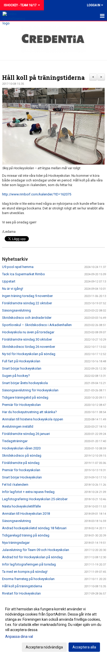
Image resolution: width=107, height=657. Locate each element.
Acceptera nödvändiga (44, 647)
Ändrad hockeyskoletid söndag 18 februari (34, 528)
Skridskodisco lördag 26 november (28, 347)
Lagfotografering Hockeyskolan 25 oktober (35, 499)
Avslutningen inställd (17, 426)
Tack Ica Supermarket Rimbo (23, 274)
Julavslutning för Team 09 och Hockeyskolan (35, 550)
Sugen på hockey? (16, 376)
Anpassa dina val (19, 636)
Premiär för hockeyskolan (21, 470)
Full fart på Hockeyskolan (21, 361)
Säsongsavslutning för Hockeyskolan (30, 390)
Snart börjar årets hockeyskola (25, 383)
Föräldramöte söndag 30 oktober (27, 339)
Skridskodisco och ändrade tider (26, 318)
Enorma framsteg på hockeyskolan (28, 579)
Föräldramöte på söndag (20, 463)
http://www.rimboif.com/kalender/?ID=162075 (36, 194)
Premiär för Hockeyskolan (21, 405)
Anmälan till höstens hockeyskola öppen (32, 419)
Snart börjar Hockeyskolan (22, 477)
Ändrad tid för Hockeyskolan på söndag (32, 557)
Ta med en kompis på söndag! (25, 572)
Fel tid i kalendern (15, 484)
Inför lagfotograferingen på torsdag (29, 564)
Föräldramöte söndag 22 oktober (27, 303)
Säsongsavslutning (16, 310)
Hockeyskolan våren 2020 (21, 448)
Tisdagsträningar (15, 441)
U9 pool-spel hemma (18, 267)
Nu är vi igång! (12, 289)
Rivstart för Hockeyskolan (21, 593)
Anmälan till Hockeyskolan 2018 (26, 513)
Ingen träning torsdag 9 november (27, 296)
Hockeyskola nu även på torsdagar (28, 332)
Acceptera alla (84, 647)
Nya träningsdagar (16, 543)
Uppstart (8, 281)
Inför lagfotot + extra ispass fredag (28, 492)
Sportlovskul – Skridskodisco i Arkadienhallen (37, 325)
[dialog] (53, 628)
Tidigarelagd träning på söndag (25, 535)
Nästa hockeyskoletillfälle (21, 506)
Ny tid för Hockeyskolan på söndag (28, 354)
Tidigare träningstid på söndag (25, 397)
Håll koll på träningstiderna (43, 77)
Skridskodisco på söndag (21, 455)
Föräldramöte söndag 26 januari (26, 434)
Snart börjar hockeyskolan (21, 368)
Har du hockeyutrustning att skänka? (29, 412)
